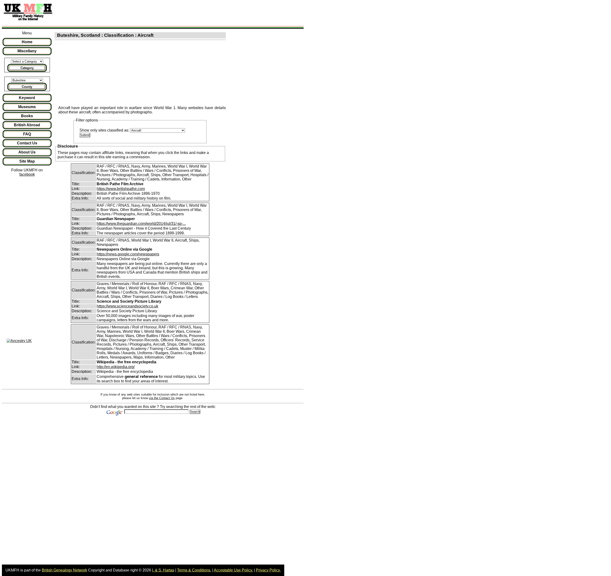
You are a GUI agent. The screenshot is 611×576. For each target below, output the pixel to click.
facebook (27, 174)
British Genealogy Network (64, 570)
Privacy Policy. (268, 570)
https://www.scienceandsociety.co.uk (127, 306)
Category (27, 68)
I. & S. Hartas (163, 570)
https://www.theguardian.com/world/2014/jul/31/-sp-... (141, 224)
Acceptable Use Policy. (233, 570)
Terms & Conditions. (194, 570)
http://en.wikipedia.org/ (116, 367)
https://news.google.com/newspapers (128, 254)
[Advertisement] (144, 12)
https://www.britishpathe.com (121, 189)
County (27, 87)
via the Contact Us (162, 398)
